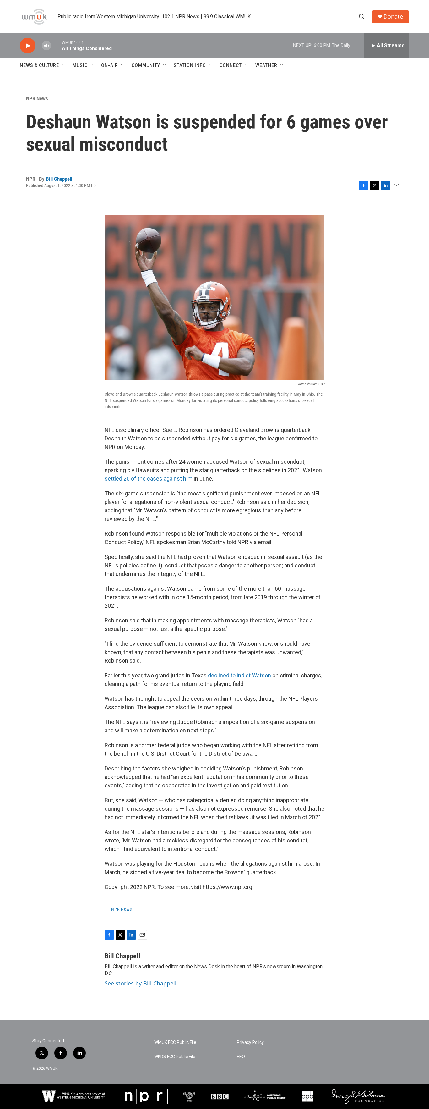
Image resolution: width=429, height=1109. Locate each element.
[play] (28, 45)
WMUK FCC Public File (175, 1042)
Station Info (190, 65)
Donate (393, 16)
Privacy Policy (250, 1042)
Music (80, 65)
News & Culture (39, 65)
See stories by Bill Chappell (140, 983)
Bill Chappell (59, 179)
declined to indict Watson (239, 675)
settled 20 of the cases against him (149, 478)
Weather (266, 65)
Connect (231, 65)
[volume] (46, 46)
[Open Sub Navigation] (63, 65)
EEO (241, 1056)
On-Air (109, 65)
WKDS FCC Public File (174, 1056)
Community (146, 65)
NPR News (37, 98)
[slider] (56, 45)
